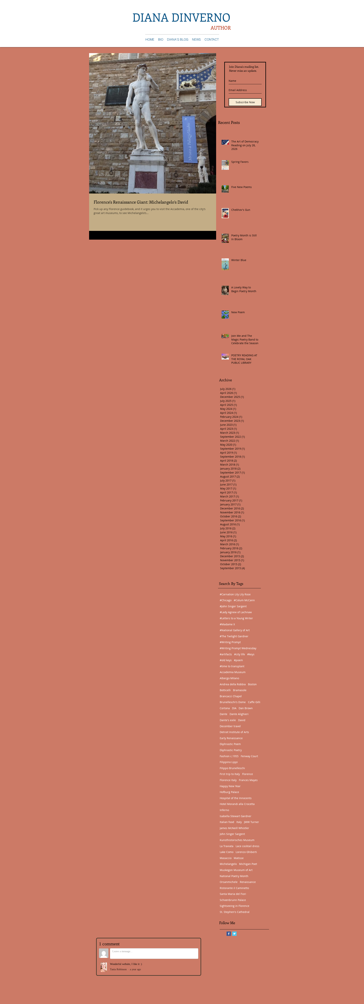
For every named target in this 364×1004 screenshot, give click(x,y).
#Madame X (227, 624)
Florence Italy (228, 780)
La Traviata (226, 846)
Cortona (225, 708)
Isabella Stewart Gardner (235, 816)
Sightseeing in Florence (234, 906)
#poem (238, 660)
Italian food (227, 822)
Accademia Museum (233, 672)
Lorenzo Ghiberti (246, 852)
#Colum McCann (244, 600)
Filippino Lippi (229, 762)
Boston (252, 684)
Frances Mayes (248, 780)
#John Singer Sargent (233, 606)
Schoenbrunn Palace (233, 900)
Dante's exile (228, 720)
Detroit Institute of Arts (234, 732)
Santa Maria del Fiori (233, 894)
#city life (239, 654)
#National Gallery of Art (235, 630)
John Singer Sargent (232, 834)
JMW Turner (251, 822)
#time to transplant (232, 666)
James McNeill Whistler (234, 828)
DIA (234, 708)
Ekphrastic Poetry (231, 750)
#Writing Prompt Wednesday (238, 648)
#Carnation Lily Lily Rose (235, 594)
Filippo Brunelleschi (232, 768)
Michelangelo (228, 864)
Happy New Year (230, 786)
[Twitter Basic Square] (234, 934)
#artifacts (226, 654)
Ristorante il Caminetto (234, 888)
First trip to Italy (230, 774)
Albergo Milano (229, 678)
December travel (230, 726)
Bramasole (239, 690)
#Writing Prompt (230, 642)
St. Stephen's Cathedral (234, 912)
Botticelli (225, 690)
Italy (239, 822)
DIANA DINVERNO (181, 17)
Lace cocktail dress (247, 846)
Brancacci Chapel (231, 696)
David (241, 720)
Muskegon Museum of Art (236, 870)
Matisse (239, 858)
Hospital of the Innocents (236, 798)
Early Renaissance (231, 738)
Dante (223, 714)
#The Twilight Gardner (234, 636)
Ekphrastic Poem (230, 744)
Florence (247, 774)
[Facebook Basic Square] (229, 934)
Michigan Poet (248, 864)
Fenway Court (249, 756)
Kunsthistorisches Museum (237, 840)
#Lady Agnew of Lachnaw (236, 612)
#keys (250, 654)
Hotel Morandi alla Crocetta (237, 804)
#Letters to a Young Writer (236, 618)
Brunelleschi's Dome (233, 702)
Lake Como (226, 852)
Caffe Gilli (254, 702)
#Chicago (225, 600)
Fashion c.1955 (229, 756)
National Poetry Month (234, 876)
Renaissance (248, 882)
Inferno (224, 810)
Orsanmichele (229, 882)
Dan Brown (246, 708)
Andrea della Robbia (233, 684)
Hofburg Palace (229, 792)
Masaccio (225, 858)
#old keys (226, 660)
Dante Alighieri (239, 714)
